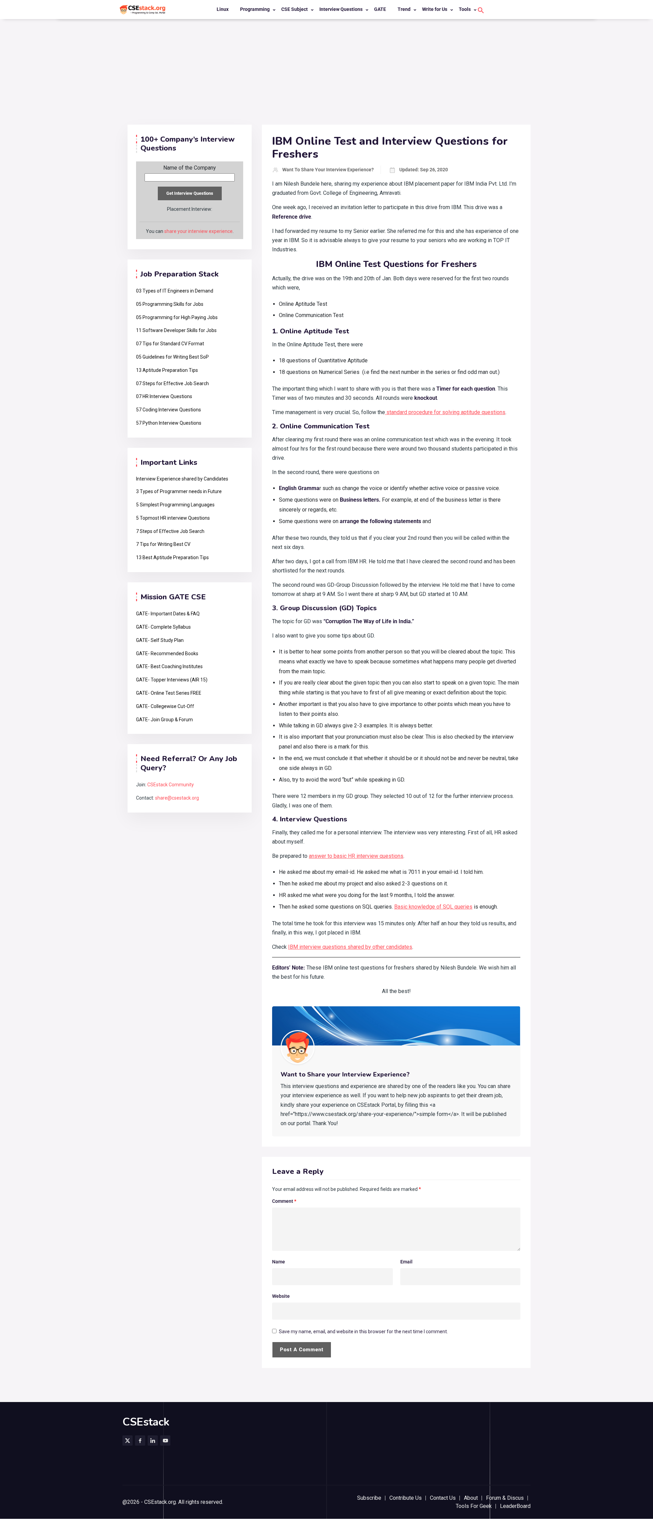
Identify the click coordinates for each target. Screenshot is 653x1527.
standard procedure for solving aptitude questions (445, 412)
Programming (255, 9)
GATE (380, 9)
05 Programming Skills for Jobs (169, 304)
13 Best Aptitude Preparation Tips (172, 557)
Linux (223, 9)
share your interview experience (198, 231)
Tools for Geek (474, 1506)
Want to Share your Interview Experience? (328, 169)
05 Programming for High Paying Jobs (177, 317)
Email (406, 1261)
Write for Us (434, 9)
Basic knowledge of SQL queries (433, 906)
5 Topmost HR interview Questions (173, 518)
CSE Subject (294, 9)
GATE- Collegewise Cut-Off (165, 706)
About (471, 1498)
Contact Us (443, 1498)
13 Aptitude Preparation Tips (167, 370)
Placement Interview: (189, 209)
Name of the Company (189, 168)
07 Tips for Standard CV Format (170, 343)
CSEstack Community (170, 784)
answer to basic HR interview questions (356, 856)
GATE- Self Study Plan (160, 640)
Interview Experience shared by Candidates (182, 479)
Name (278, 1261)
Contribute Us (405, 1498)
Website (281, 1296)
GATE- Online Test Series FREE (168, 693)
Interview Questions (341, 9)
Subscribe (369, 1498)
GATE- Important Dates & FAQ (168, 613)
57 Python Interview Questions (168, 423)
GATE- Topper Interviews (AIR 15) (171, 679)
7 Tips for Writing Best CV (163, 544)
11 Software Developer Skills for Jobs (176, 330)
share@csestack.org (177, 798)
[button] (481, 10)
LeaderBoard (515, 1506)
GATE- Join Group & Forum (164, 719)
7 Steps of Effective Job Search (170, 531)
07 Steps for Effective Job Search (172, 383)
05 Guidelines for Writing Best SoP (172, 357)
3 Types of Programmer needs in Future (179, 491)
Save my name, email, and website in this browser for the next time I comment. (363, 1331)
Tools (465, 9)
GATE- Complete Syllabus (163, 627)
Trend (404, 9)
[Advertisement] (326, 73)
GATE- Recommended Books (167, 653)
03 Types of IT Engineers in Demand (174, 291)
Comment (284, 1201)
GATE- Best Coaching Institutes (169, 666)
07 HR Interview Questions (164, 396)
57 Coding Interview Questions (168, 409)
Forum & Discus (505, 1498)
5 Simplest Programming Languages (175, 504)
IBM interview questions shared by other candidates (350, 947)
